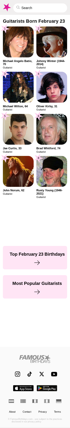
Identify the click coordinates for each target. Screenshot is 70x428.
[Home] (35, 359)
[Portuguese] (23, 401)
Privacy (42, 412)
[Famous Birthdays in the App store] (23, 388)
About (12, 412)
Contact (27, 412)
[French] (35, 401)
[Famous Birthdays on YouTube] (53, 374)
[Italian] (47, 401)
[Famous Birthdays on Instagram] (15, 374)
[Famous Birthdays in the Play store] (47, 388)
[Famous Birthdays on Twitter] (40, 374)
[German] (59, 401)
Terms (57, 412)
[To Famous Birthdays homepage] (6, 7)
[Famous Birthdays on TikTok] (27, 374)
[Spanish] (11, 401)
